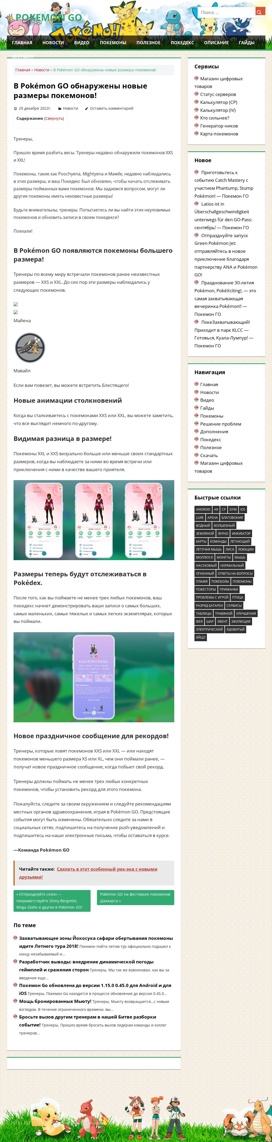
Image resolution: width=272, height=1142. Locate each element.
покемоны (242, 581)
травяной (223, 613)
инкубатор (241, 533)
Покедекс (182, 43)
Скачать (209, 455)
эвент (222, 621)
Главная (22, 43)
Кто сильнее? (214, 118)
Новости (53, 43)
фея (199, 621)
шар (210, 621)
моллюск (204, 557)
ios (242, 509)
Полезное (148, 43)
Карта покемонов (219, 134)
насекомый (206, 565)
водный (203, 525)
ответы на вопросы (235, 573)
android (203, 509)
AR (216, 509)
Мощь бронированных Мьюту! (55, 1001)
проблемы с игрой (212, 597)
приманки (229, 589)
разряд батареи (209, 605)
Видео (82, 43)
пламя (202, 581)
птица (237, 597)
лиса (230, 549)
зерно (223, 533)
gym (233, 509)
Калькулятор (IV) (218, 110)
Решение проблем (220, 424)
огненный (205, 573)
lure (200, 517)
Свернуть (54, 118)
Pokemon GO (48, 17)
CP (224, 509)
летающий (240, 541)
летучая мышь (209, 549)
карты (201, 541)
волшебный (224, 525)
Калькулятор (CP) (218, 102)
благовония (232, 517)
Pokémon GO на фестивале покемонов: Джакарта (135, 897)
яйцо (200, 637)
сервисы (234, 605)
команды (218, 541)
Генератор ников (219, 126)
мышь (240, 557)
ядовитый (236, 629)
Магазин (22, 56)
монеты (224, 557)
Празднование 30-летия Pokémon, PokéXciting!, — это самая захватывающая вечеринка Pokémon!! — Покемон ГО (225, 298)
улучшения (246, 613)
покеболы (220, 581)
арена (212, 517)
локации (246, 549)
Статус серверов (218, 94)
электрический (209, 629)
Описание (216, 43)
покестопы (206, 589)
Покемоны (113, 43)
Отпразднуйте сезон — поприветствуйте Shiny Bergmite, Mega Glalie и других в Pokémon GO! (49, 901)
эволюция (240, 621)
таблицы (203, 613)
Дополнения (214, 431)
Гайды (247, 43)
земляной (205, 533)
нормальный (232, 565)
